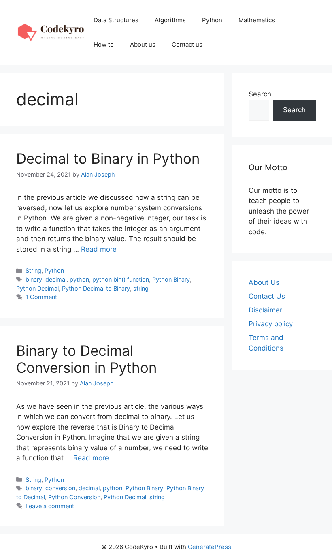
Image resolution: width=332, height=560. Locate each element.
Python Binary (171, 279)
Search (260, 94)
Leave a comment (50, 505)
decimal (55, 279)
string (141, 288)
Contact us (187, 44)
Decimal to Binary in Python (108, 158)
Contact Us (267, 296)
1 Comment (41, 296)
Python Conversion (74, 497)
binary (34, 279)
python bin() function (120, 279)
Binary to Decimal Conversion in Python (86, 359)
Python (212, 20)
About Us (264, 282)
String (33, 270)
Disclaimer (265, 310)
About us (142, 44)
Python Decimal (37, 288)
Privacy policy (271, 324)
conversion (60, 488)
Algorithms (170, 20)
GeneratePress (209, 547)
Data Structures (116, 20)
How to (104, 44)
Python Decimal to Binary (96, 288)
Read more (99, 249)
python (79, 279)
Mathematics (256, 20)
